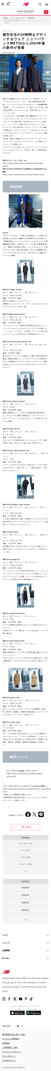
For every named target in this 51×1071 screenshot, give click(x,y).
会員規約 (6, 1043)
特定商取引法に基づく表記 (13, 1034)
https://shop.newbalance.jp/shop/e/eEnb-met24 (24, 175)
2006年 (8, 767)
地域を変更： (7, 1026)
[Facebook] (28, 815)
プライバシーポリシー (11, 1052)
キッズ (25, 850)
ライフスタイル (9, 52)
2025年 (25, 895)
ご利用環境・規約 (9, 1047)
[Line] (41, 815)
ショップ (6, 943)
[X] (34, 815)
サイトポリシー (9, 1056)
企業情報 (6, 950)
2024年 (25, 902)
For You (5, 958)
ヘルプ (5, 935)
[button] (8, 4)
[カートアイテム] (46, 4)
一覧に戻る (25, 827)
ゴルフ (25, 857)
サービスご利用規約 (10, 1039)
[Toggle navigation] (2, 4)
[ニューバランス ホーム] (25, 4)
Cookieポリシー (9, 1060)
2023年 (25, 910)
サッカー (25, 864)
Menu (46, 12)
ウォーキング (25, 843)
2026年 (25, 887)
